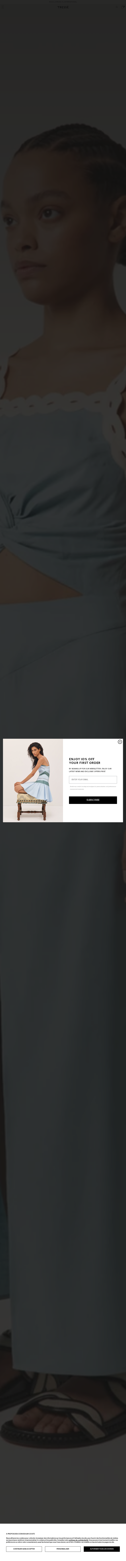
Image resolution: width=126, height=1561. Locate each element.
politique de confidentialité (78, 1540)
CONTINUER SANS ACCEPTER (24, 1549)
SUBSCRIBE (93, 800)
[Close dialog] (120, 742)
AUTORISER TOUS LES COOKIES (102, 1549)
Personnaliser (63, 1549)
